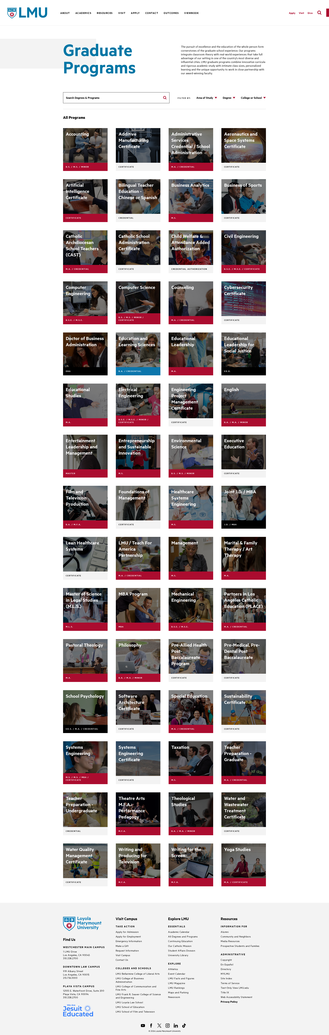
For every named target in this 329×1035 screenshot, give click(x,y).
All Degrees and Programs (183, 936)
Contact (151, 13)
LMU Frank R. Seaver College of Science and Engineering (138, 995)
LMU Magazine (176, 983)
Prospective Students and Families (240, 945)
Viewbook (191, 13)
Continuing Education (180, 941)
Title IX (225, 992)
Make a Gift (122, 945)
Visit (301, 13)
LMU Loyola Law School (129, 1002)
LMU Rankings (176, 987)
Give (310, 13)
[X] (159, 1025)
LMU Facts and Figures (181, 978)
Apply (135, 13)
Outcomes (171, 13)
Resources (105, 13)
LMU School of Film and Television (135, 1011)
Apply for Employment (128, 936)
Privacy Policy (229, 1001)
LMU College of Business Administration (130, 980)
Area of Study (204, 98)
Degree (227, 98)
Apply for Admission (127, 931)
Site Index (226, 978)
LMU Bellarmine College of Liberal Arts (138, 973)
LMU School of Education (130, 1006)
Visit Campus (123, 955)
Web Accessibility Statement (236, 996)
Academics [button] (83, 13)
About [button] (65, 13)
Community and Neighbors (236, 936)
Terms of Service (230, 983)
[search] (319, 13)
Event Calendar (176, 973)
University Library (178, 955)
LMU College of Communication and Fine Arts (136, 988)
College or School (251, 98)
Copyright (226, 959)
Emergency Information (129, 941)
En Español (227, 964)
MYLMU (225, 973)
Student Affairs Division (181, 950)
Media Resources (230, 941)
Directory (226, 969)
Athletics (173, 969)
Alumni (225, 931)
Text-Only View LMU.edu (235, 987)
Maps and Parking (178, 992)
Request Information (127, 950)
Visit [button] (122, 13)
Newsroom (174, 996)
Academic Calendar (179, 931)
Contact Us (122, 959)
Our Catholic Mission (179, 945)
